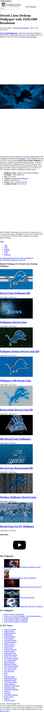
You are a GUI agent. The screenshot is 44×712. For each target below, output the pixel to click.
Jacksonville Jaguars (10, 655)
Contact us (7, 693)
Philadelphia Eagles (10, 678)
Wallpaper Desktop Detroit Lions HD (19, 351)
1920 (5, 247)
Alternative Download (18, 260)
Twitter (2, 258)
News (6, 673)
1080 (5, 245)
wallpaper (22, 158)
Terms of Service (9, 700)
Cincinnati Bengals (10, 640)
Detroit (6, 251)
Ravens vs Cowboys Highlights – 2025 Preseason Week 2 (23, 616)
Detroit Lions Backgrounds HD (16, 468)
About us (7, 691)
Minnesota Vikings (10, 664)
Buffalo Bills (8, 635)
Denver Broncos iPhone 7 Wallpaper (16, 621)
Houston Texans (9, 651)
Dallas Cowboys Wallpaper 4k (14, 614)
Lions (6, 253)
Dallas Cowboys (9, 644)
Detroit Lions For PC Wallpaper (17, 526)
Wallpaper (7, 255)
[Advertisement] (22, 61)
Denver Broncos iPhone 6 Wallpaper (16, 620)
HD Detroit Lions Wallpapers (15, 439)
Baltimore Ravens (10, 633)
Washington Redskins (11, 689)
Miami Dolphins (9, 662)
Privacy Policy (9, 697)
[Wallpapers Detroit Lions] (16, 318)
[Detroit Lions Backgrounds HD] (16, 464)
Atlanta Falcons (9, 631)
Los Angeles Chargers (11, 658)
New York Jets (9, 671)
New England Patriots (11, 666)
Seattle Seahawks (9, 684)
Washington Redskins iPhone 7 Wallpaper (22, 578)
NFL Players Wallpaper (27, 597)
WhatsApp (14, 258)
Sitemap (6, 698)
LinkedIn (27, 258)
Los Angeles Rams (10, 660)
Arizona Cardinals (10, 629)
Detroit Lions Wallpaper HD (15, 293)
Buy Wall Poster (5, 260)
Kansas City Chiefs (10, 657)
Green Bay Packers (10, 649)
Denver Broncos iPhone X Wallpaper (16, 618)
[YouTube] (19, 552)
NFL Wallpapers (31, 6)
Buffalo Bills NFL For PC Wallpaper (31, 606)
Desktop (7, 249)
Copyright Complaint (11, 695)
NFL (5, 675)
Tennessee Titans (9, 687)
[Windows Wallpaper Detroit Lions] (16, 493)
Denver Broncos (9, 646)
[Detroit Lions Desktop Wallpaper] (22, 96)
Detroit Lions (8, 647)
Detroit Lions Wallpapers (21, 28)
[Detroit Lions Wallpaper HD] (16, 289)
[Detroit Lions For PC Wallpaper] (16, 522)
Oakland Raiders (9, 677)
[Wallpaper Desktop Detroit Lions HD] (16, 347)
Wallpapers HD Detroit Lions (15, 380)
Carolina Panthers (10, 637)
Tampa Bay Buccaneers (11, 686)
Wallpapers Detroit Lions (13, 322)
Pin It (31, 258)
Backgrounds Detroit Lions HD (16, 409)
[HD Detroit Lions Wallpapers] (16, 434)
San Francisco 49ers (10, 682)
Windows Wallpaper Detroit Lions (18, 497)
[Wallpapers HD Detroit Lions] (16, 376)
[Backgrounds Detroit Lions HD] (16, 405)
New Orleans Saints (10, 667)
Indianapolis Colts (10, 653)
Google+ (21, 258)
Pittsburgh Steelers (10, 680)
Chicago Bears (9, 638)
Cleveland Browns (10, 642)
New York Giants (9, 669)
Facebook (8, 258)
